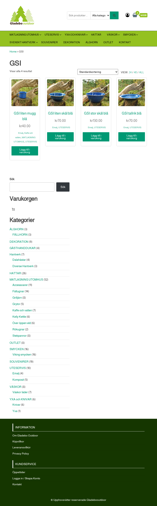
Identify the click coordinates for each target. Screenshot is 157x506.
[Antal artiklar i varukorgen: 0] (13, 209)
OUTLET (108, 42)
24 (130, 72)
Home (13, 51)
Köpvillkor (18, 441)
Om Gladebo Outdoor (25, 435)
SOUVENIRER (49, 42)
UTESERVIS (52, 34)
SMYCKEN (129, 34)
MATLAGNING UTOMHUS (24, 34)
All (141, 72)
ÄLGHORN (92, 42)
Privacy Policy (20, 453)
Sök (12, 179)
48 (135, 72)
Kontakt (125, 42)
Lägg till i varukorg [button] (24, 151)
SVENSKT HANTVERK (22, 42)
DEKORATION (71, 42)
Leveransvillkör (21, 447)
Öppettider (18, 472)
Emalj (20, 133)
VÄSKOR (112, 34)
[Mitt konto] (127, 15)
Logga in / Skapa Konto (26, 478)
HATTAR (96, 34)
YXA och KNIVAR (75, 34)
